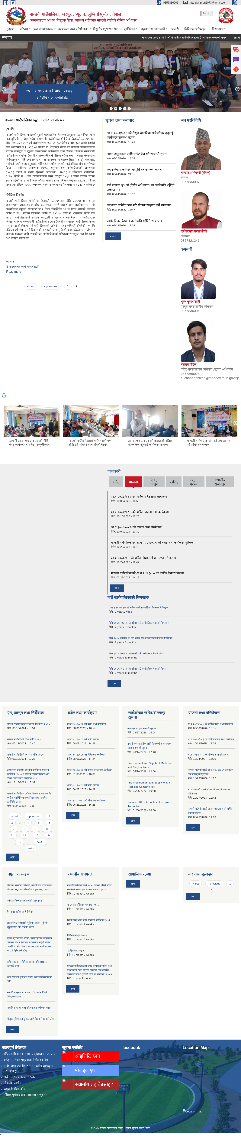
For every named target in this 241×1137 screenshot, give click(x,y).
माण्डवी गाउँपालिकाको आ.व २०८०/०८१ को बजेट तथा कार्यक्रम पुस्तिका (152, 542)
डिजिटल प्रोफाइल (195, 29)
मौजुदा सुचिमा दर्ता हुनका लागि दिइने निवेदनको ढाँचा (30, 1018)
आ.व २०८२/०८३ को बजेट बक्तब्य (83, 785)
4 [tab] (124, 108)
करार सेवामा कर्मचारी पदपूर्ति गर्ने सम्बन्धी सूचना (134, 169)
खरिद (174, 482)
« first (30, 286)
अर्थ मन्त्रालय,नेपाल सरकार (19, 1077)
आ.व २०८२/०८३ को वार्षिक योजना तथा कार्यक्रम (140, 512)
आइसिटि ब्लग (86, 1056)
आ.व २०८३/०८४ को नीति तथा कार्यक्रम (86, 754)
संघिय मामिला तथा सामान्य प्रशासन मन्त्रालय (29, 1054)
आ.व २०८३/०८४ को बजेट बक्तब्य (83, 739)
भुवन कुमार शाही (190, 301)
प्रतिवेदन (129, 29)
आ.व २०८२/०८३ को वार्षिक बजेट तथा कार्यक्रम (89, 769)
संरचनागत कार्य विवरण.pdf (23, 266)
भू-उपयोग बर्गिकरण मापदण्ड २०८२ (83, 904)
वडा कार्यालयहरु (43, 29)
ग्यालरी (175, 29)
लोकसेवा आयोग (12, 1083)
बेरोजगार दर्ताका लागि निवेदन (20, 911)
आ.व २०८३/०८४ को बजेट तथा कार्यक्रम (86, 724)
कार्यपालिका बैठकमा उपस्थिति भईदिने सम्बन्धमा (134, 221)
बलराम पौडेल (188, 364)
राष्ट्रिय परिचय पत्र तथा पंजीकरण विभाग (27, 1060)
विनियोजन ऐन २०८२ (77, 935)
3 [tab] (120, 108)
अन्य (116, 588)
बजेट (116, 482)
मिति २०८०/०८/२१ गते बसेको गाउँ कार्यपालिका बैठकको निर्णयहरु (139, 622)
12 (24, 835)
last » (31, 848)
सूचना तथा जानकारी (153, 29)
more (113, 236)
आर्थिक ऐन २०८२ (75, 950)
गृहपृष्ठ (10, 29)
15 (19, 841)
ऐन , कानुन (154, 482)
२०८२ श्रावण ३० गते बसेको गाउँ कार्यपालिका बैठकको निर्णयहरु (138, 607)
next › (40, 841)
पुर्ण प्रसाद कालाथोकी (194, 231)
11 (12, 835)
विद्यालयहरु (218, 29)
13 (36, 835)
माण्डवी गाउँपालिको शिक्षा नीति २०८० (24, 739)
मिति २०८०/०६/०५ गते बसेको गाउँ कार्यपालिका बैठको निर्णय (136, 653)
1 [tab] (111, 108)
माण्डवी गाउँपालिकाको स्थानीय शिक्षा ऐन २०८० (28, 724)
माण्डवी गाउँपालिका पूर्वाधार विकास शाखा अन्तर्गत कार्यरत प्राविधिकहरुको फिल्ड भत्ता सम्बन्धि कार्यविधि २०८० (29, 797)
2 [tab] (115, 108)
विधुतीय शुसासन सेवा (105, 29)
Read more (13, 271)
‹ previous (50, 286)
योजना (133, 483)
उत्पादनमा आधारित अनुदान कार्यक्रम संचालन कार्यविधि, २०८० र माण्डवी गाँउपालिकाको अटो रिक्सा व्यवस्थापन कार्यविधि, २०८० (28, 774)
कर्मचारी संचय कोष (14, 1089)
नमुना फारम (194, 482)
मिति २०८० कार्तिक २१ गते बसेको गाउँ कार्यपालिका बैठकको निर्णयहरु (140, 638)
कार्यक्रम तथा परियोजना (73, 29)
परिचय (24, 29)
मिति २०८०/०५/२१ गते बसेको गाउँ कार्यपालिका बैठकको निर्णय (137, 668)
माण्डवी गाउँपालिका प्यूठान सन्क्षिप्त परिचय (35, 120)
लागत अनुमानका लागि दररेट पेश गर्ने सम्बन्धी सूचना (137, 154)
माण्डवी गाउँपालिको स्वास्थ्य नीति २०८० (25, 754)
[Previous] (4, 89)
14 (49, 835)
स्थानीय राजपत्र (220, 482)
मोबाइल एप (84, 1070)
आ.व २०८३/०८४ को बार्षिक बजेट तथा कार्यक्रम (139, 497)
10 (47, 829)
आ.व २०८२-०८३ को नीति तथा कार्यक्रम (86, 800)
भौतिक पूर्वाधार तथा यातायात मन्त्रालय (25, 1095)
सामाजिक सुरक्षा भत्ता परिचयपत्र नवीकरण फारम (29, 1007)
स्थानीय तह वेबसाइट (93, 1084)
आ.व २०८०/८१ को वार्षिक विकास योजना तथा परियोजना (143, 558)
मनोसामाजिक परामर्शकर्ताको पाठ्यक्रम (24, 900)
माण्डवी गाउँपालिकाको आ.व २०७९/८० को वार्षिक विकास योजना (147, 573)
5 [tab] (129, 108)
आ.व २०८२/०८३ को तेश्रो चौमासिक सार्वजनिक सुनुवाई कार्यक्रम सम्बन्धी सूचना (166, 37)
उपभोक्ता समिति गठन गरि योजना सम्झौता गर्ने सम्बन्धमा (139, 205)
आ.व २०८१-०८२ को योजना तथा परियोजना (136, 527)
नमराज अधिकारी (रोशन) (195, 172)
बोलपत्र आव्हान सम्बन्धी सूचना (141, 728)
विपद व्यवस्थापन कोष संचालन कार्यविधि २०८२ (88, 920)
